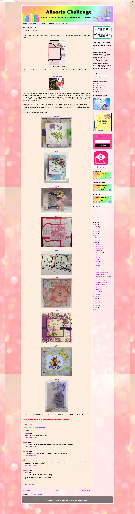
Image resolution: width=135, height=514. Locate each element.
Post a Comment (29, 484)
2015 (96, 296)
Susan (57, 277)
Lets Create (26, 93)
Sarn (26, 442)
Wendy (57, 379)
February (98, 289)
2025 (96, 227)
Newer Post (27, 490)
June (97, 259)
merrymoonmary (73, 500)
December (99, 246)
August (98, 255)
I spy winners (99, 267)
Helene (57, 186)
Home (25, 23)
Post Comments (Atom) (36, 494)
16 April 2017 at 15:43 (30, 437)
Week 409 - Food (100, 284)
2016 (96, 294)
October (98, 250)
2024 (96, 229)
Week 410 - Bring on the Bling (103, 280)
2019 (96, 240)
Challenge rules (33, 23)
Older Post (86, 490)
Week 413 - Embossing (102, 265)
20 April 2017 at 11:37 (30, 481)
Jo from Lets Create (56, 76)
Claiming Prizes (63, 23)
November (99, 248)
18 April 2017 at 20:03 (30, 455)
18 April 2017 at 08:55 (30, 446)
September (99, 252)
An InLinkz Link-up (28, 425)
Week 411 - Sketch (100, 274)
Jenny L (27, 470)
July (97, 257)
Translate (105, 78)
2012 (96, 303)
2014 (96, 298)
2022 (96, 233)
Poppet (27, 451)
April (97, 263)
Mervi (56, 250)
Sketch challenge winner (102, 272)
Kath (56, 216)
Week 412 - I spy (100, 270)
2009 (96, 309)
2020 (96, 237)
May (97, 261)
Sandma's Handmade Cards (32, 460)
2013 (96, 301)
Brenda (56, 116)
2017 (96, 244)
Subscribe (102, 145)
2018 (96, 242)
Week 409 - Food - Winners (103, 282)
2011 (96, 305)
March (98, 287)
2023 (96, 231)
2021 (96, 235)
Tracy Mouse (56, 346)
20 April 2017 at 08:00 (30, 465)
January (98, 291)
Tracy (56, 310)
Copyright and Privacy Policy (49, 23)
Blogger (85, 500)
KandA (27, 433)
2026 (96, 224)
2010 (96, 307)
